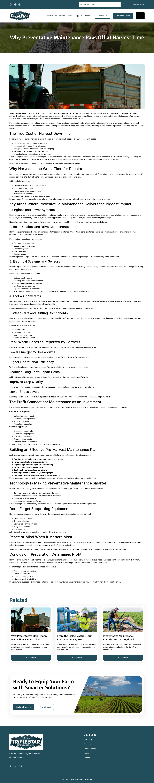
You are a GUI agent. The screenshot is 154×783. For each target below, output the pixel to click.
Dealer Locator (65, 16)
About (87, 16)
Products (50, 16)
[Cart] (140, 15)
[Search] (124, 4)
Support (78, 16)
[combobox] (100, 4)
